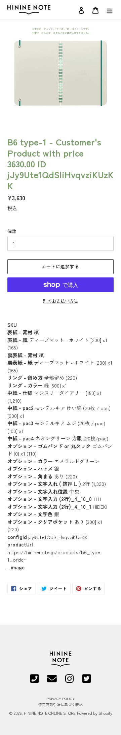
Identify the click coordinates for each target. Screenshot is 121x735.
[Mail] (52, 680)
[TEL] (34, 680)
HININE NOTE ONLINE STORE (50, 713)
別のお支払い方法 (60, 301)
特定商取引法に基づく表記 (60, 704)
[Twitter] (86, 680)
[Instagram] (69, 680)
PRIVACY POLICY (60, 698)
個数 (11, 231)
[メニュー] (110, 9)
